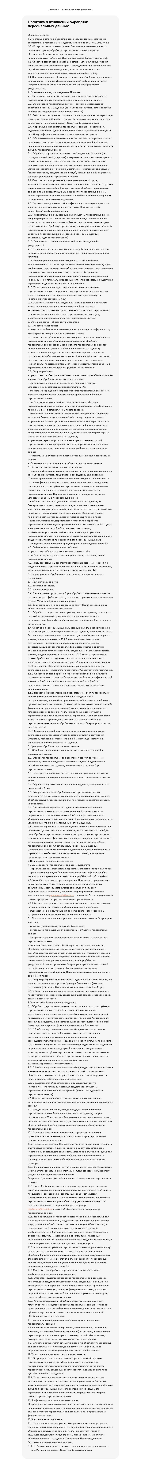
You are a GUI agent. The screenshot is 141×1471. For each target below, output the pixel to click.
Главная (53, 9)
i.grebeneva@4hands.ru (61, 895)
